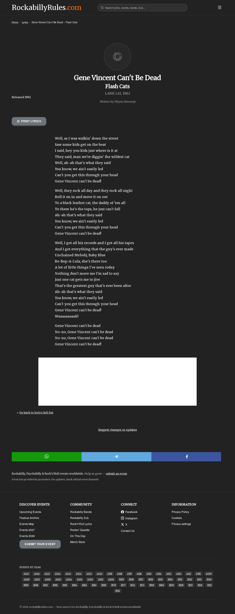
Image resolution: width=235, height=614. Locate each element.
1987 (45, 585)
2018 (119, 573)
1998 (131, 579)
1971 (142, 585)
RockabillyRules (47, 7)
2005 (58, 579)
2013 (168, 573)
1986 (55, 585)
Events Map (26, 524)
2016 (139, 573)
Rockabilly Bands (81, 512)
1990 (209, 579)
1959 (171, 585)
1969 (151, 585)
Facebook (131, 512)
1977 (123, 585)
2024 (58, 573)
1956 (199, 585)
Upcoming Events (30, 512)
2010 (198, 573)
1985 (64, 585)
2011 (188, 573)
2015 (148, 573)
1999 (121, 579)
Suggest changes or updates (117, 429)
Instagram (131, 518)
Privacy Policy (180, 512)
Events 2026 (27, 536)
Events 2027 (27, 530)
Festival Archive (29, 518)
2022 (79, 573)
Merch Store (77, 542)
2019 (109, 573)
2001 (100, 579)
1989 (25, 585)
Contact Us (128, 531)
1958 (181, 585)
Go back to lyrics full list (36, 412)
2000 (111, 579)
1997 (140, 579)
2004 (69, 579)
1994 (170, 579)
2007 (37, 579)
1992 (189, 579)
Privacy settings (181, 524)
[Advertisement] (117, 382)
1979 (113, 585)
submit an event (116, 473)
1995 (160, 579)
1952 (117, 590)
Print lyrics (31, 121)
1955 (209, 585)
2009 (209, 573)
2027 (26, 573)
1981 (94, 585)
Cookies (177, 518)
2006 (48, 579)
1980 (103, 585)
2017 (129, 573)
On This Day (78, 536)
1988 (35, 585)
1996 (150, 579)
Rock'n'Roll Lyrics (81, 524)
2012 (178, 573)
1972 (132, 585)
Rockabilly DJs (79, 518)
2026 (37, 573)
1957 (190, 585)
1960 (161, 585)
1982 (84, 585)
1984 (74, 585)
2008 (26, 579)
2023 (68, 573)
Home (15, 22)
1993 (180, 579)
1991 (199, 579)
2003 (79, 579)
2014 (158, 573)
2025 (47, 573)
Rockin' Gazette (79, 530)
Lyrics (25, 22)
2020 (99, 573)
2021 (89, 573)
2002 (90, 579)
